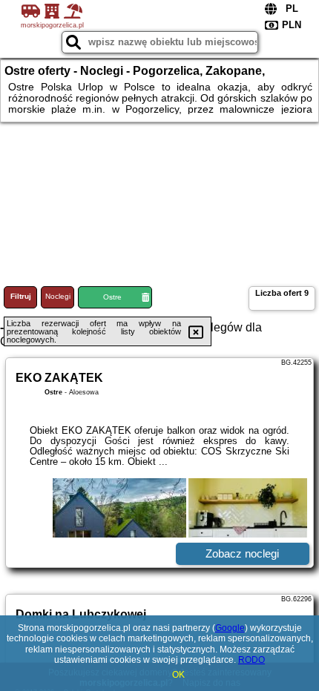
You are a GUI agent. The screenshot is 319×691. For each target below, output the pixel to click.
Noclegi (57, 296)
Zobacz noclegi (242, 553)
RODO (251, 660)
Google (230, 628)
